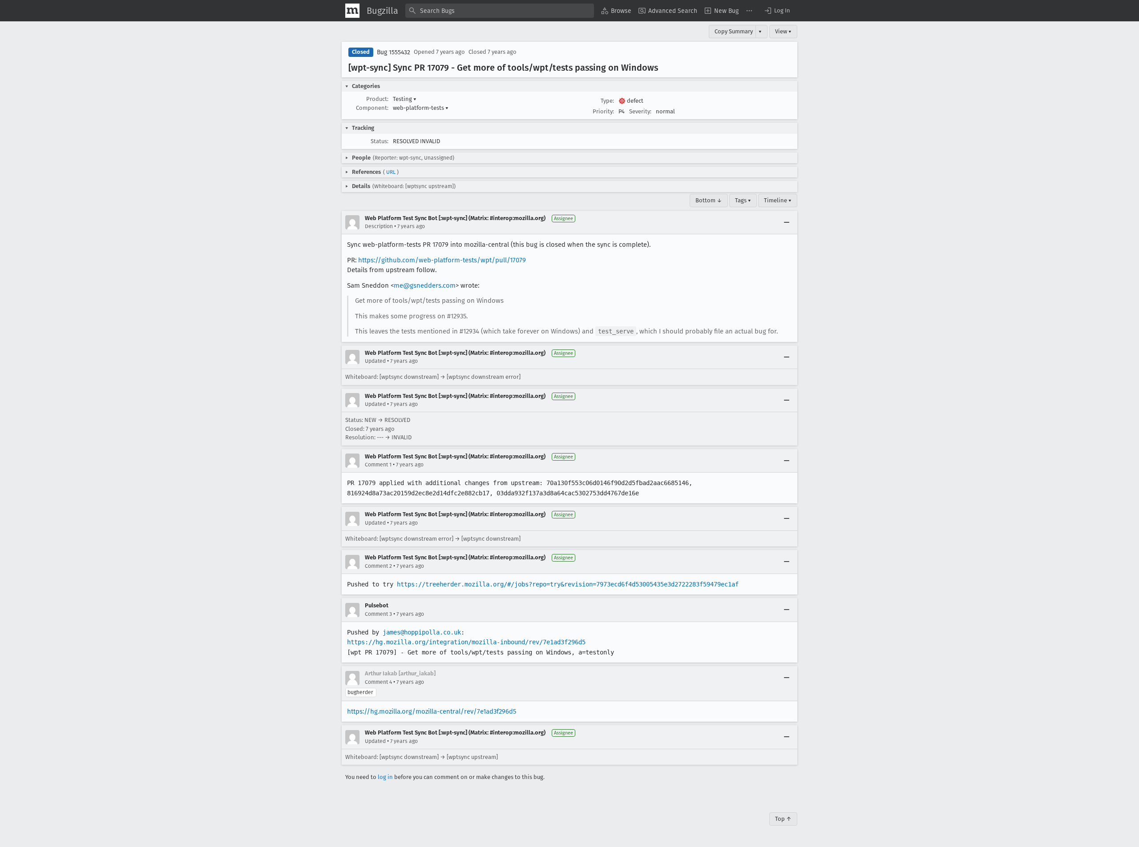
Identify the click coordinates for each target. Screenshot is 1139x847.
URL (391, 172)
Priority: (603, 111)
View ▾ (783, 31)
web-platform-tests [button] (420, 107)
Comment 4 (378, 682)
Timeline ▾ (778, 200)
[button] (777, 11)
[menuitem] (616, 11)
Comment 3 (378, 614)
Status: (379, 141)
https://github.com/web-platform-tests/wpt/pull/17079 (442, 260)
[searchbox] (499, 11)
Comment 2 (378, 566)
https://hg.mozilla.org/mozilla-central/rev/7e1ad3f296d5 (431, 711)
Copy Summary (734, 31)
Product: (377, 99)
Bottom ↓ (708, 200)
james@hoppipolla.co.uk (422, 632)
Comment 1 (378, 465)
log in (385, 777)
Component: (372, 107)
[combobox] (499, 11)
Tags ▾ (743, 200)
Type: (607, 100)
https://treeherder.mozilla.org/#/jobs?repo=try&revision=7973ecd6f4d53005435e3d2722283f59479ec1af (568, 584)
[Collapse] (787, 222)
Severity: (640, 111)
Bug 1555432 (393, 52)
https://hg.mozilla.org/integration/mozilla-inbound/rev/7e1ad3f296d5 (466, 642)
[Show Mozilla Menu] (352, 11)
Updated (375, 361)
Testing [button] (404, 99)
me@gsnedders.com (425, 285)
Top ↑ (783, 818)
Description (379, 226)
